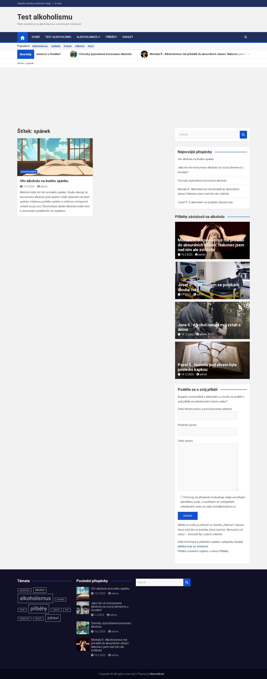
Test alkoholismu (44, 17)
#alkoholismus (40, 46)
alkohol (39, 590)
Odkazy (127, 37)
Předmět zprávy (187, 425)
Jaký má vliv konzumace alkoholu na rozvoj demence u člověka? (109, 606)
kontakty (60, 599)
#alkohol (79, 46)
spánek (56, 610)
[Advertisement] (133, 95)
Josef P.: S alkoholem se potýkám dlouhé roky (205, 202)
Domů (36, 37)
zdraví (52, 617)
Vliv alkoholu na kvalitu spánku (44, 181)
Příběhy (111, 37)
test (66, 610)
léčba (22, 610)
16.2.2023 (186, 254)
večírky (38, 618)
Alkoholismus (87, 37)
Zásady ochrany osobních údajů (34, 3)
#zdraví (68, 46)
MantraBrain (157, 674)
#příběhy (55, 46)
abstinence (24, 590)
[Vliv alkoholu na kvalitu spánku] (55, 157)
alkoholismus (35, 598)
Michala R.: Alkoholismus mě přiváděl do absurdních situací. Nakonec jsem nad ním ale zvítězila (211, 245)
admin (44, 186)
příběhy (39, 609)
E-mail (58, 3)
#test (91, 46)
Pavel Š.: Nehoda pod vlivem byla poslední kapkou (207, 367)
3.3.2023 (99, 614)
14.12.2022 (187, 334)
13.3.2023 (29, 186)
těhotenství (24, 618)
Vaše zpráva (185, 440)
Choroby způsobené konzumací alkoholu (202, 180)
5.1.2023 (186, 294)
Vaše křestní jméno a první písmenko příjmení (205, 409)
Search (243, 135)
